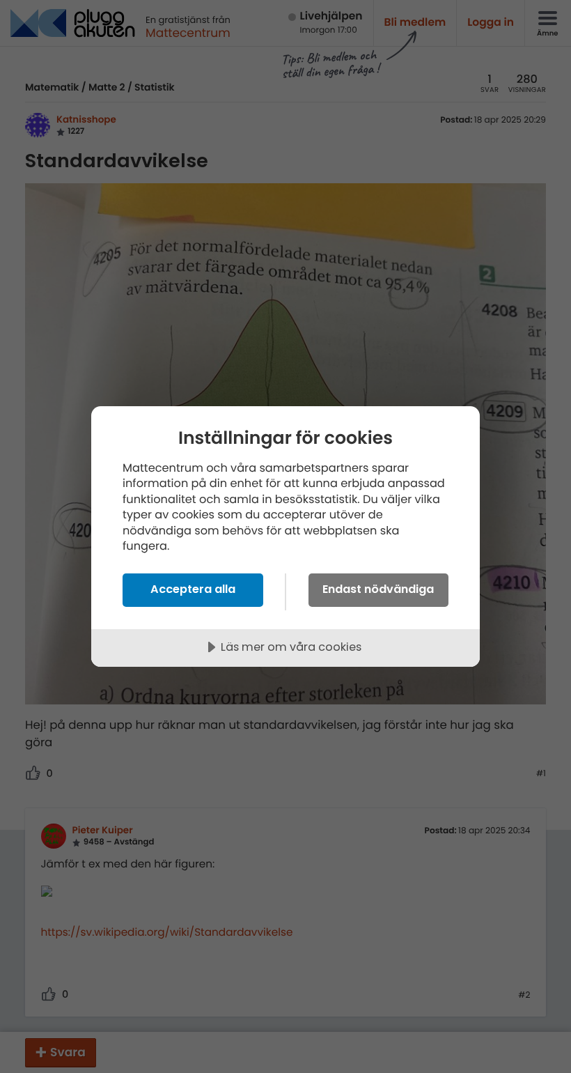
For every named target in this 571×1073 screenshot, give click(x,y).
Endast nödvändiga (378, 589)
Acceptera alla (192, 589)
